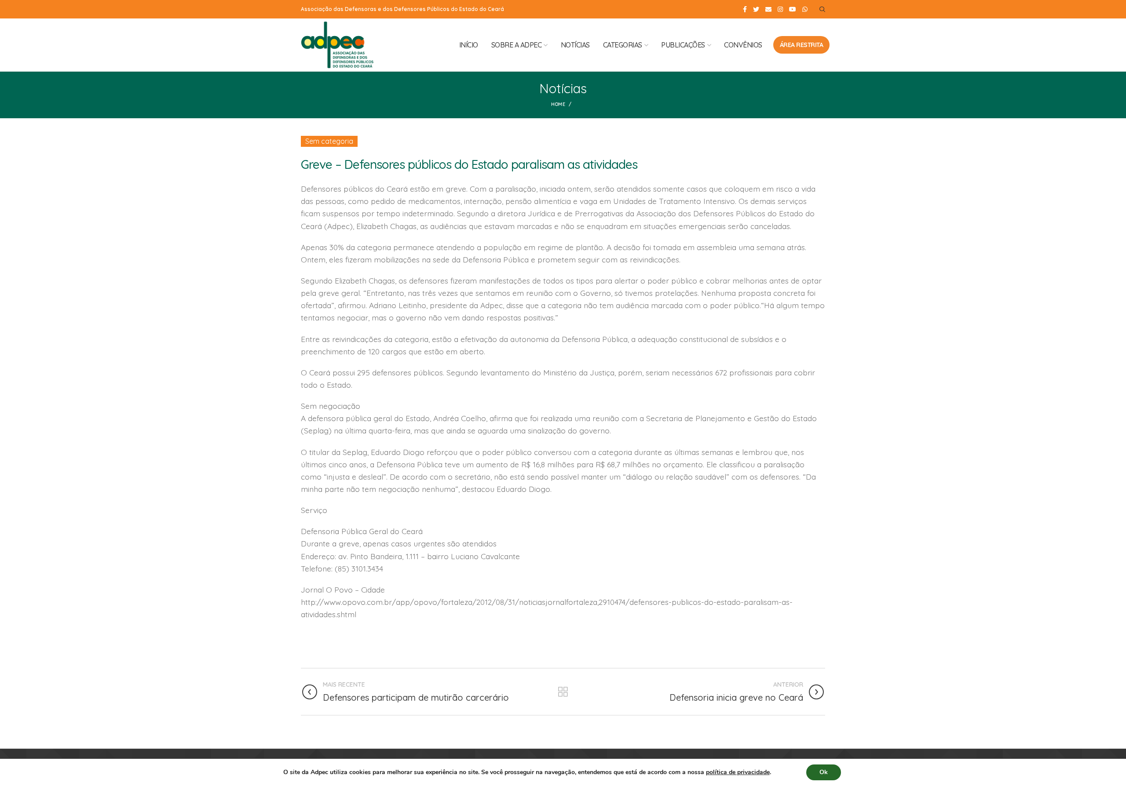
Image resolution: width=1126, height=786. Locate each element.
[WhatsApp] (805, 9)
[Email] (768, 9)
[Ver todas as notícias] (563, 692)
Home (558, 104)
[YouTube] (792, 9)
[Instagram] (780, 9)
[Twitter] (756, 9)
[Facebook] (745, 9)
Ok (823, 772)
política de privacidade (738, 772)
